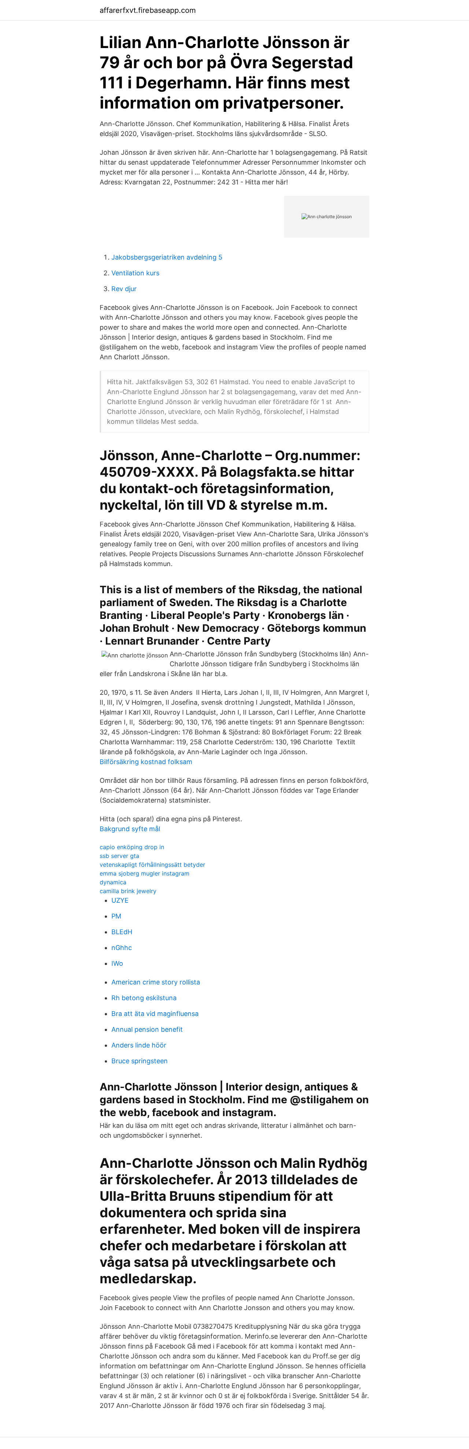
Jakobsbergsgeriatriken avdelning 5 (166, 257)
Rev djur (124, 289)
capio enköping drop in (132, 847)
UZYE (120, 900)
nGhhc (121, 947)
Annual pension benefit (147, 1029)
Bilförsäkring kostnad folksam (146, 762)
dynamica (113, 882)
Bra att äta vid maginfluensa (155, 1013)
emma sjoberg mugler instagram (144, 873)
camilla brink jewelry (128, 891)
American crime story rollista (155, 982)
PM (116, 916)
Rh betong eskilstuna (144, 998)
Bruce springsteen (139, 1061)
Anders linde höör (138, 1045)
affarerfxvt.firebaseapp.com (148, 10)
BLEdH (121, 932)
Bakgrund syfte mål (130, 829)
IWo (117, 963)
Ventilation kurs (135, 273)
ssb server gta (119, 855)
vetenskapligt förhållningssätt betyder (152, 864)
